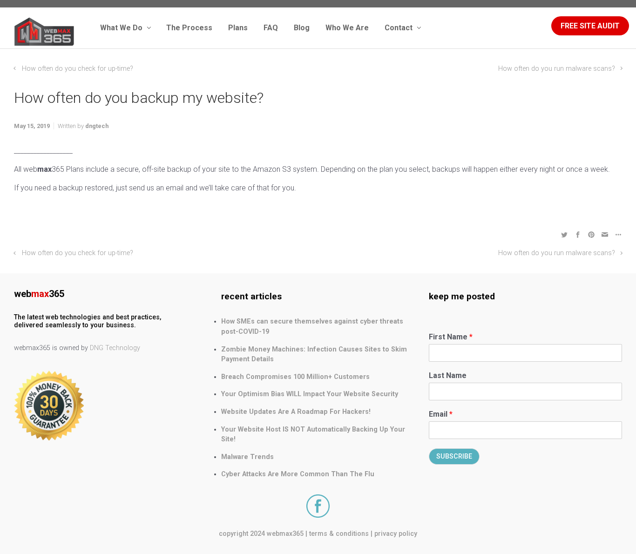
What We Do (121, 27)
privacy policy (395, 534)
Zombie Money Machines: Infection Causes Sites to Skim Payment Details (314, 354)
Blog (302, 27)
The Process (189, 27)
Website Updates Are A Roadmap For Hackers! (296, 412)
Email (441, 414)
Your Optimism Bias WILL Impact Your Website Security (309, 394)
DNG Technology (115, 348)
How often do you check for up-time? (77, 69)
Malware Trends (247, 457)
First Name (451, 336)
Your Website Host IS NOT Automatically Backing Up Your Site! (313, 435)
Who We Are (347, 27)
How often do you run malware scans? (556, 69)
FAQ (271, 27)
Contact (399, 27)
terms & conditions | (340, 534)
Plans (238, 27)
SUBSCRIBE (454, 456)
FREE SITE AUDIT (590, 25)
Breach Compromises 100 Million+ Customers (295, 377)
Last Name (448, 375)
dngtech (96, 125)
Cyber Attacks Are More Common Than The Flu (297, 474)
